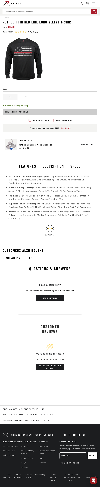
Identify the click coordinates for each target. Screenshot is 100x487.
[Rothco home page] (12, 3)
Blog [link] (41, 458)
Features (27, 166)
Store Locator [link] (9, 451)
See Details (66, 128)
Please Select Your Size (16, 112)
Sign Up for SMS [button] (71, 463)
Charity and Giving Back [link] (47, 452)
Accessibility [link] (40, 474)
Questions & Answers (50, 269)
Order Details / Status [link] (27, 452)
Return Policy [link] (27, 458)
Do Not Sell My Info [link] (53, 477)
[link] (81, 3)
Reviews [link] (24, 467)
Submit (92, 455)
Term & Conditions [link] (17, 475)
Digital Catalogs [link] (9, 455)
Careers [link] (42, 463)
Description (53, 166)
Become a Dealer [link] (10, 446)
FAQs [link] (23, 463)
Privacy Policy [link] (28, 475)
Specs (75, 166)
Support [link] (25, 446)
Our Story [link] (43, 446)
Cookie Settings (6, 475)
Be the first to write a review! (50, 367)
